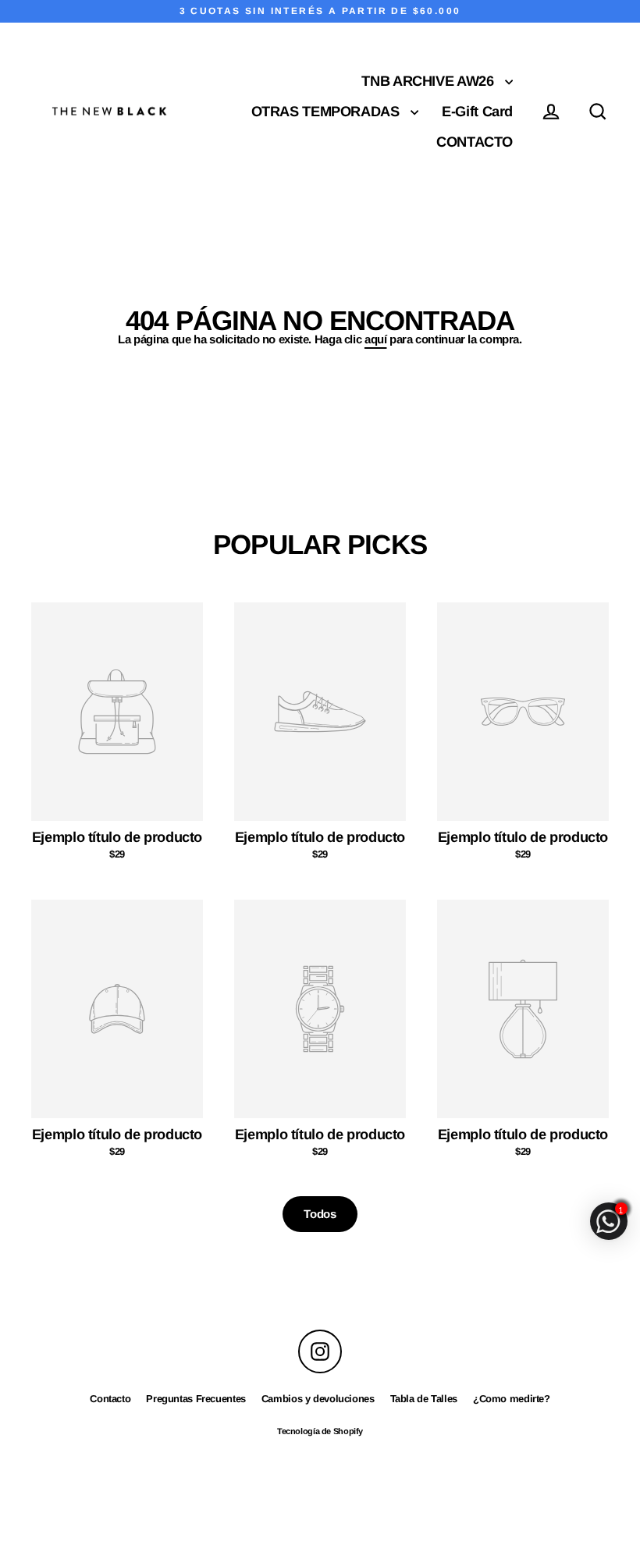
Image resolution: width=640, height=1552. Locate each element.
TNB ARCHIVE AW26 (429, 81)
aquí (375, 339)
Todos (320, 1213)
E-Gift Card (477, 111)
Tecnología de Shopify (320, 1431)
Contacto (110, 1399)
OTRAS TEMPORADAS (327, 111)
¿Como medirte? (511, 1399)
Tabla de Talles (423, 1399)
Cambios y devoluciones (318, 1399)
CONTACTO (474, 141)
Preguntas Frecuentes (196, 1399)
